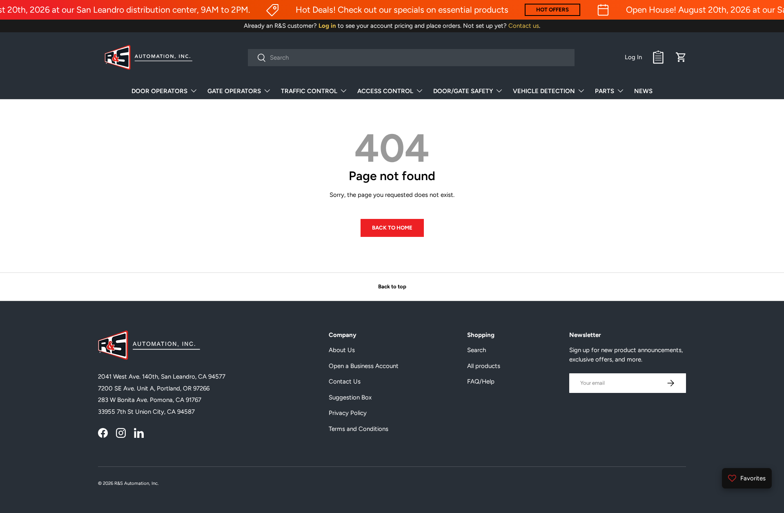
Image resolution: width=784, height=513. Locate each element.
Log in (327, 25)
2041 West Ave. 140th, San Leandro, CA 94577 (161, 376)
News (643, 91)
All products (483, 366)
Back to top (392, 286)
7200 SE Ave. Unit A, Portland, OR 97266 (153, 388)
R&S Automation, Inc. (136, 483)
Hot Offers (552, 9)
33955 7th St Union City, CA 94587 (146, 411)
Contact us (523, 25)
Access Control (385, 91)
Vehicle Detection (544, 91)
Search (476, 350)
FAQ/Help (480, 381)
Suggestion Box (350, 397)
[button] (681, 57)
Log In (633, 57)
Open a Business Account (364, 366)
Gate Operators (234, 91)
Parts (604, 91)
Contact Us (345, 381)
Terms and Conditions (358, 429)
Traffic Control (309, 91)
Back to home (392, 227)
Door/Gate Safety (463, 91)
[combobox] (411, 57)
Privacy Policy (348, 413)
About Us (342, 350)
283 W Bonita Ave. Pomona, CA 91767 (149, 400)
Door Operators (159, 91)
